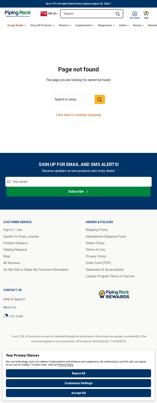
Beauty (137, 25)
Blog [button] (6, 256)
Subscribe (76, 191)
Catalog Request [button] (15, 250)
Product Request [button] (15, 243)
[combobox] (87, 14)
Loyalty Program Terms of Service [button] (110, 276)
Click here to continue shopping (78, 115)
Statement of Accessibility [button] (105, 270)
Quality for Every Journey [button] (21, 236)
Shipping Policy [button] (97, 230)
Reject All (78, 373)
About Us (9, 307)
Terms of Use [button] (95, 250)
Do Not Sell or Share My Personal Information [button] (35, 270)
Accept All (78, 393)
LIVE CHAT (16, 316)
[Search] (118, 14)
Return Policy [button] (95, 243)
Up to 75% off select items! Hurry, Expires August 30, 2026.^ (78, 3)
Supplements (83, 25)
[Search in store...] (100, 99)
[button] (134, 13)
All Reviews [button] (11, 263)
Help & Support (14, 299)
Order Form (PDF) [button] (98, 263)
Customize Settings (79, 383)
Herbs (122, 25)
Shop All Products (40, 25)
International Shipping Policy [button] (106, 236)
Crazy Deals (15, 25)
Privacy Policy (65, 364)
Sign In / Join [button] (12, 230)
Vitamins (63, 25)
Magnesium (105, 25)
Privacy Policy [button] (96, 256)
